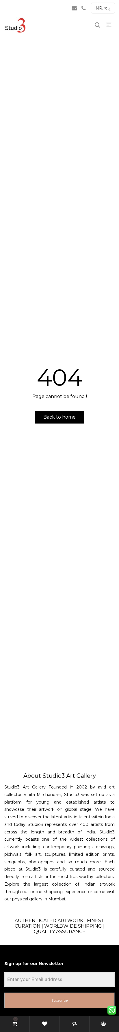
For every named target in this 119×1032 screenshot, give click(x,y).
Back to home (59, 417)
